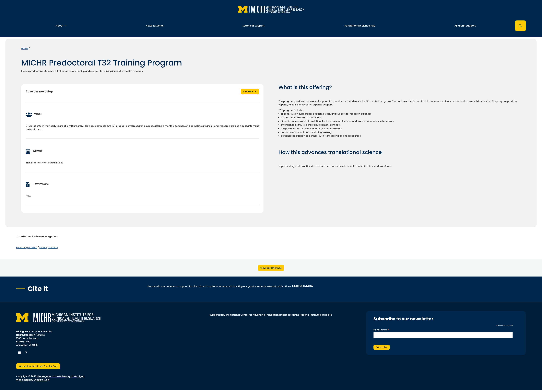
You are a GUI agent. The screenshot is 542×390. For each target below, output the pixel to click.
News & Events (154, 25)
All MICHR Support (465, 25)
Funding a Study (48, 247)
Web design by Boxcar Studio (33, 379)
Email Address (381, 330)
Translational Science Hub (359, 25)
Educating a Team (26, 247)
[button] (520, 25)
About (59, 25)
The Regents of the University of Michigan (60, 376)
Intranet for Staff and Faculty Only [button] (38, 366)
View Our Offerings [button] (271, 268)
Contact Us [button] (249, 91)
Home (24, 48)
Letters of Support (253, 25)
